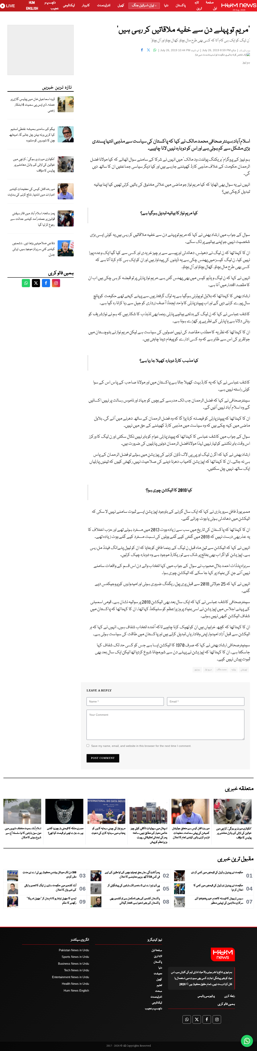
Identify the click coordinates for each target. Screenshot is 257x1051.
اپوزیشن (244, 669)
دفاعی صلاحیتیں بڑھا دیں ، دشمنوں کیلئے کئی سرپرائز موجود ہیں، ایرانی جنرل (33, 249)
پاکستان (181, 5)
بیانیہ (234, 669)
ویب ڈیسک (244, 51)
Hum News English (76, 990)
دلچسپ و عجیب (153, 1008)
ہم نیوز (197, 669)
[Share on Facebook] (142, 50)
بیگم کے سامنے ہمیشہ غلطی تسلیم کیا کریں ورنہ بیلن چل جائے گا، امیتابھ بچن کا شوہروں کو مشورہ (32, 135)
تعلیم (159, 985)
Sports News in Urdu (75, 956)
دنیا (166, 5)
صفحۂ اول (157, 950)
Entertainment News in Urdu (70, 977)
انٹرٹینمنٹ (103, 5)
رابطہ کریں (229, 996)
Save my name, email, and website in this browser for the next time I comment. (141, 745)
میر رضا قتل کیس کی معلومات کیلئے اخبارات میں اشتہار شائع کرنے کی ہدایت (31, 192)
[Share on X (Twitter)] (148, 50)
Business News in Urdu (73, 963)
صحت (158, 991)
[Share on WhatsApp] (155, 50)
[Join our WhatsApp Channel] (247, 1041)
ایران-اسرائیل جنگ (143, 5)
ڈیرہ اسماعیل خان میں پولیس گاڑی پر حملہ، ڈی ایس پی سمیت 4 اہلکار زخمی (32, 105)
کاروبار (86, 5)
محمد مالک (221, 669)
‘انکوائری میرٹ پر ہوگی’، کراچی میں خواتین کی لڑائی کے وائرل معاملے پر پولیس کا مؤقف (34, 165)
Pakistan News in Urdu (74, 950)
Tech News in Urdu (76, 970)
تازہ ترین (158, 956)
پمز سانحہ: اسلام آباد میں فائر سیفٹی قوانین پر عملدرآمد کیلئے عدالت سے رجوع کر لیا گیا (32, 219)
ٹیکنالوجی (69, 5)
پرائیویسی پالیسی (206, 996)
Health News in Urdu (75, 983)
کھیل (121, 5)
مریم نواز (208, 669)
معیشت (158, 973)
